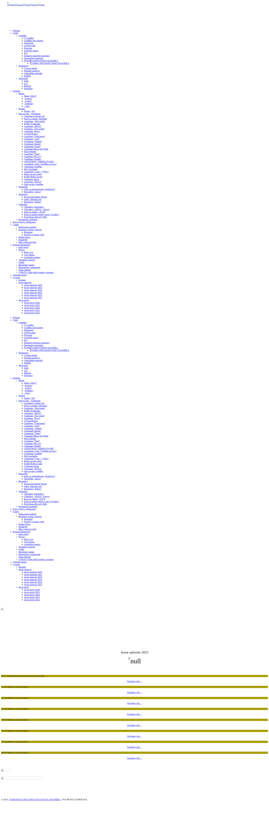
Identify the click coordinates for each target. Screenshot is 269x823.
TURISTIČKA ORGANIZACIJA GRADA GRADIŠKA (35, 799)
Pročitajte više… (134, 681)
